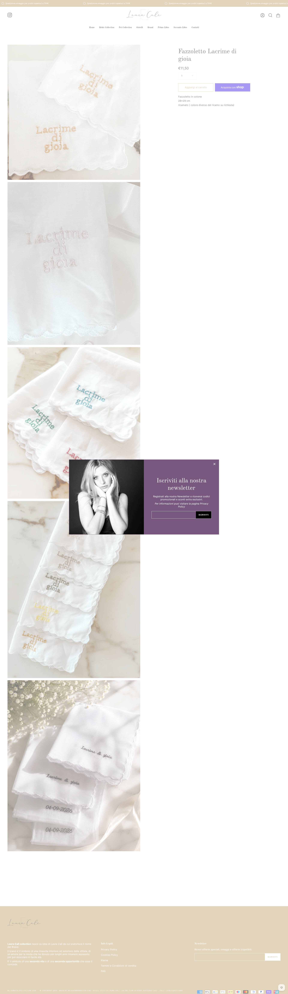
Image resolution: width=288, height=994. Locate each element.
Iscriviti (204, 515)
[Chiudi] (214, 464)
